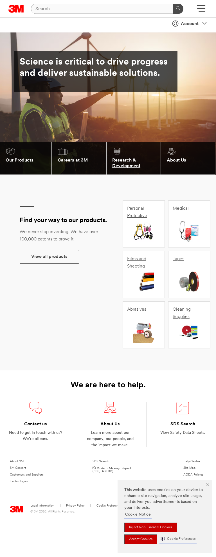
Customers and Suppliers (27, 474)
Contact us (35, 424)
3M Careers (18, 468)
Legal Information (42, 505)
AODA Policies (193, 474)
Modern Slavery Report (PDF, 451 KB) (112, 469)
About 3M (17, 461)
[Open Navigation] (201, 10)
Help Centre (191, 461)
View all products (49, 257)
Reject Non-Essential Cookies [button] (150, 527)
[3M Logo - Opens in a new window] (16, 9)
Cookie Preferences (109, 505)
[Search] (178, 9)
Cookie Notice (138, 514)
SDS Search (182, 424)
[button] (178, 539)
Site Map (189, 468)
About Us (110, 424)
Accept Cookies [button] (140, 539)
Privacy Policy (75, 505)
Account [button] (190, 24)
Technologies (19, 481)
